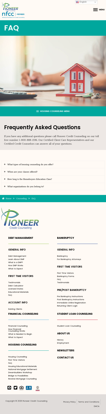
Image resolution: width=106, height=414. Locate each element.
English (83, 2)
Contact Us (65, 357)
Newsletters (65, 350)
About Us (63, 333)
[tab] (53, 164)
